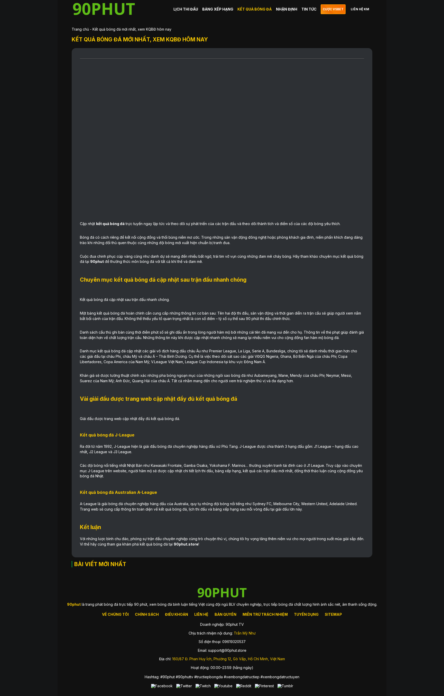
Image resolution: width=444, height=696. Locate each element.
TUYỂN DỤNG (306, 614)
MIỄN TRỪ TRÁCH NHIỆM (265, 614)
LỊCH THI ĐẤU (185, 9)
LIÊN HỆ (201, 614)
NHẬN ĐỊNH (286, 9)
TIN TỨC (309, 9)
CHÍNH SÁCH (147, 614)
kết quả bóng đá (110, 223)
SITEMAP (333, 614)
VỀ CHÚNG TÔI (115, 614)
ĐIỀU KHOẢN (176, 614)
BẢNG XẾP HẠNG (217, 9)
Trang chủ (80, 29)
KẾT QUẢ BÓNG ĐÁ (254, 9)
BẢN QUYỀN (225, 614)
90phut (97, 261)
